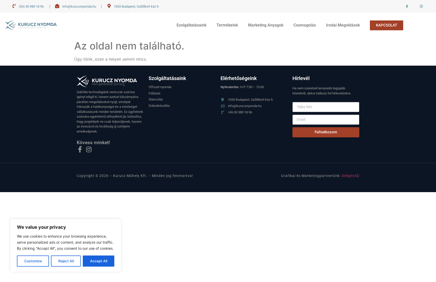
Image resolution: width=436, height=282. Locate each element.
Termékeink (227, 25)
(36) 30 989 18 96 (31, 6)
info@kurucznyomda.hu (79, 6)
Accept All (98, 261)
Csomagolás (304, 25)
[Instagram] (89, 149)
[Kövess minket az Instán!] (421, 6)
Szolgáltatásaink (191, 25)
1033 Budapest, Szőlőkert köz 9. (136, 6)
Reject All (66, 261)
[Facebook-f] (80, 149)
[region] (65, 245)
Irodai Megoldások (343, 25)
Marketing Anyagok (265, 25)
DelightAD (350, 176)
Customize (33, 261)
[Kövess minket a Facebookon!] (407, 6)
